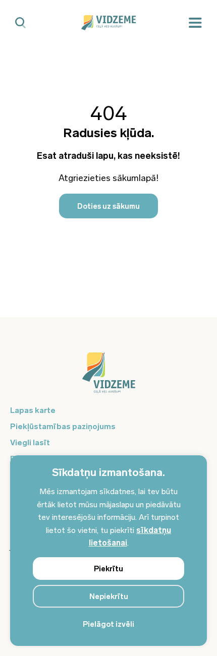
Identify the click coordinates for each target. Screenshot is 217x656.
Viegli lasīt (30, 442)
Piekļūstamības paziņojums (63, 426)
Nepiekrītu (108, 596)
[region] (108, 550)
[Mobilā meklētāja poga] (20, 23)
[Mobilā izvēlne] (195, 23)
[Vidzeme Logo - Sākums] (108, 22)
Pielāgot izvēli (108, 624)
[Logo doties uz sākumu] (108, 377)
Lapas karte (33, 410)
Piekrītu (108, 568)
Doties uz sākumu (108, 206)
